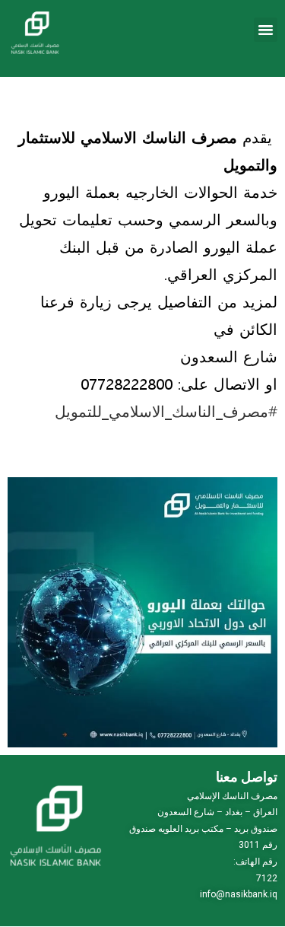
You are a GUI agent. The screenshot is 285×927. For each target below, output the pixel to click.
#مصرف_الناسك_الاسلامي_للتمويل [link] (166, 410)
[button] (266, 30)
